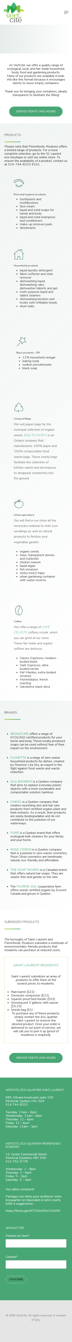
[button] (66, 12)
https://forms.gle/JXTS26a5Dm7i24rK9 (33, 1211)
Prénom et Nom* (17, 1236)
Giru (37, 1320)
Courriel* (11, 1257)
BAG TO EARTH (35, 435)
